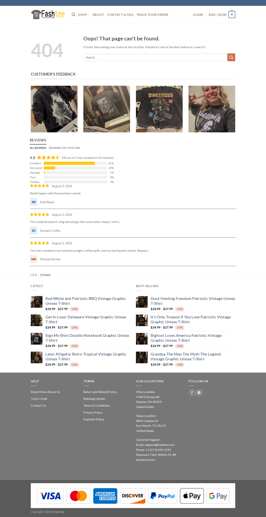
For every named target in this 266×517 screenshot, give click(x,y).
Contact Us (38, 405)
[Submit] (231, 57)
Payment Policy (93, 419)
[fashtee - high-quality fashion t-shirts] (48, 14)
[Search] (73, 14)
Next (47, 275)
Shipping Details (94, 398)
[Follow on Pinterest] (199, 392)
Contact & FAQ (120, 14)
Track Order (39, 398)
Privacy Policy (92, 412)
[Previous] (37, 112)
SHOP (82, 14)
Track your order (152, 14)
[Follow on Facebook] (192, 392)
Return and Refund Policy (100, 392)
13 (41, 275)
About (98, 14)
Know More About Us (45, 392)
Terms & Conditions (96, 405)
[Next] (229, 112)
